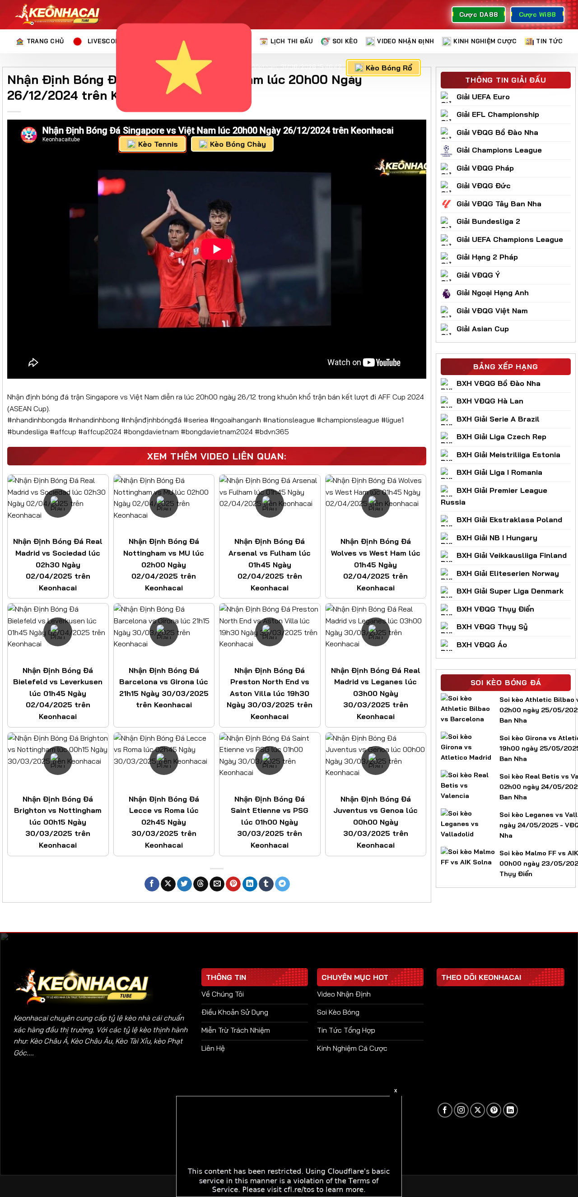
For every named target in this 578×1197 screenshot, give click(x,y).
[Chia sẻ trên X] (168, 884)
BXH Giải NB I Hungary (497, 537)
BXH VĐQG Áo (482, 644)
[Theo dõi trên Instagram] (461, 1110)
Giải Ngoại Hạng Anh (493, 292)
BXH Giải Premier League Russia (494, 496)
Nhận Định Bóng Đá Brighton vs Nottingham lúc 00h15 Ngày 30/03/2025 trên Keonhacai (58, 821)
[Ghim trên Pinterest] (233, 884)
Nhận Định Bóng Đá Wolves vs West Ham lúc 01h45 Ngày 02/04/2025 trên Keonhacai (375, 564)
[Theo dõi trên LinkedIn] (510, 1110)
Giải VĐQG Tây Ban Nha (499, 203)
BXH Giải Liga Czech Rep (501, 436)
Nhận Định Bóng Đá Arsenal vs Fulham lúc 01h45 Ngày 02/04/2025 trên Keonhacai (269, 564)
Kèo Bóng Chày (238, 143)
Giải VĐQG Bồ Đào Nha (497, 132)
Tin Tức (549, 41)
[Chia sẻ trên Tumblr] (266, 884)
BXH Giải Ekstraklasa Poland (509, 519)
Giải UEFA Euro (483, 96)
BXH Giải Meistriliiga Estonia (508, 454)
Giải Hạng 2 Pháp (487, 256)
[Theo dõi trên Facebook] (445, 1110)
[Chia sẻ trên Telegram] (282, 884)
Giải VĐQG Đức (484, 185)
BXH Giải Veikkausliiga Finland (512, 555)
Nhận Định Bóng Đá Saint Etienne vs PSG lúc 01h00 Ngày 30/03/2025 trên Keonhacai (269, 821)
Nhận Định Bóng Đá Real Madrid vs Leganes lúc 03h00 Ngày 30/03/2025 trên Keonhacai (375, 693)
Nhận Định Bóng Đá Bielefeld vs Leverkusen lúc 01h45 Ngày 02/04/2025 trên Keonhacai (58, 693)
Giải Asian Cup (483, 328)
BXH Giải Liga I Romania (499, 472)
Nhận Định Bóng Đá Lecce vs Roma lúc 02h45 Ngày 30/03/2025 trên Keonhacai (164, 821)
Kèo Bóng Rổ (389, 67)
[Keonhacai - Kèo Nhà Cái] (58, 15)
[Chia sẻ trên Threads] (200, 884)
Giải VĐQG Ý (478, 274)
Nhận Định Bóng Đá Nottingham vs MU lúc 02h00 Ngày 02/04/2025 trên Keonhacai (163, 564)
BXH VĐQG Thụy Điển (495, 608)
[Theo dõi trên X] (477, 1110)
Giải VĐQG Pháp (485, 167)
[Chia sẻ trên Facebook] (151, 884)
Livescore (105, 41)
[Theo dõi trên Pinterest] (493, 1110)
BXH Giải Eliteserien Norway (508, 573)
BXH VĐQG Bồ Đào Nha (499, 383)
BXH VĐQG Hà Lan (490, 400)
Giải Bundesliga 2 (488, 221)
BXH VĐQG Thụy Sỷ (492, 626)
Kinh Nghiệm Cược (485, 41)
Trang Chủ (45, 41)
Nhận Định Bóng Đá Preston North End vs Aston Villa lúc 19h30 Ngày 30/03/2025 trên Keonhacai (269, 693)
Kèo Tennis (158, 143)
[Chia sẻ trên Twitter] (184, 884)
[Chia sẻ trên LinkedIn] (249, 884)
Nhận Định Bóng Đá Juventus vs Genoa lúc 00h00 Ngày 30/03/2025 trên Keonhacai (375, 821)
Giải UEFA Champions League (510, 239)
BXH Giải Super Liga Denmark (510, 590)
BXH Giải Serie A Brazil (498, 418)
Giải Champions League (499, 149)
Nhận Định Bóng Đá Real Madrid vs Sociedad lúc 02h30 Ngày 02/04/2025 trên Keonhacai (58, 564)
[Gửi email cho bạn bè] (217, 884)
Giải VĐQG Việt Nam (492, 310)
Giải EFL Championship (498, 114)
